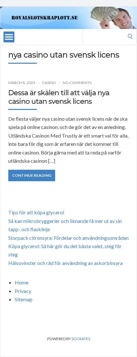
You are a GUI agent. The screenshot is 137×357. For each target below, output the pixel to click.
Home (21, 282)
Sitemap (23, 299)
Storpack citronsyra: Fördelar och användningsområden (68, 238)
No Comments (77, 82)
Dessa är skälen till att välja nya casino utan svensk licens (58, 97)
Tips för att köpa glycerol (36, 212)
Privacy (23, 291)
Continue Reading (31, 175)
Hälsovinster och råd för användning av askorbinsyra (65, 263)
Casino (49, 82)
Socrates (81, 338)
